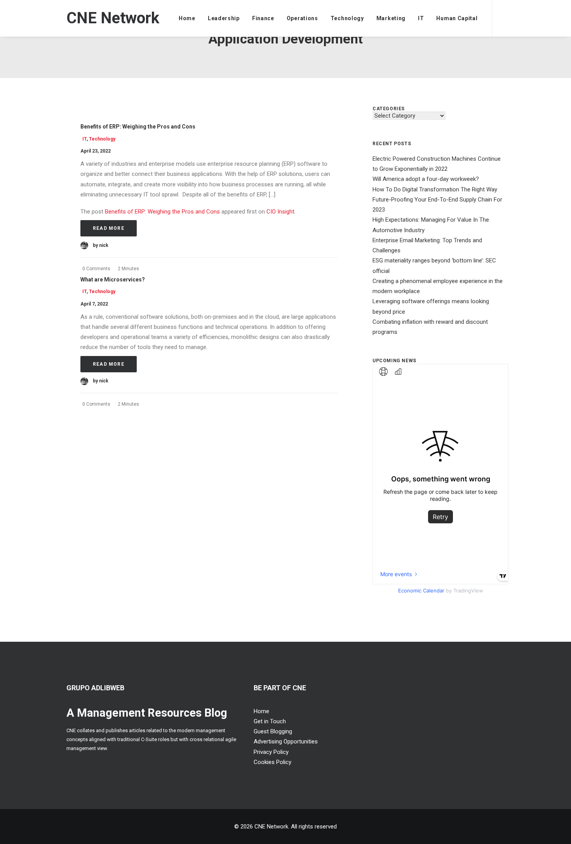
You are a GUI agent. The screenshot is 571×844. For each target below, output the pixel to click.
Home (187, 18)
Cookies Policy (272, 762)
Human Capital (456, 18)
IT (421, 18)
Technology (347, 18)
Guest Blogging (273, 731)
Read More (108, 228)
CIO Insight (280, 211)
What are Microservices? (112, 279)
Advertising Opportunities (286, 741)
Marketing (391, 18)
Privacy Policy (271, 751)
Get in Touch (270, 721)
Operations (302, 18)
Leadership (224, 18)
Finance (263, 18)
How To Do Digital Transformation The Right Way (435, 189)
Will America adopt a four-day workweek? (426, 178)
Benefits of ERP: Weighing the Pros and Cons (137, 126)
